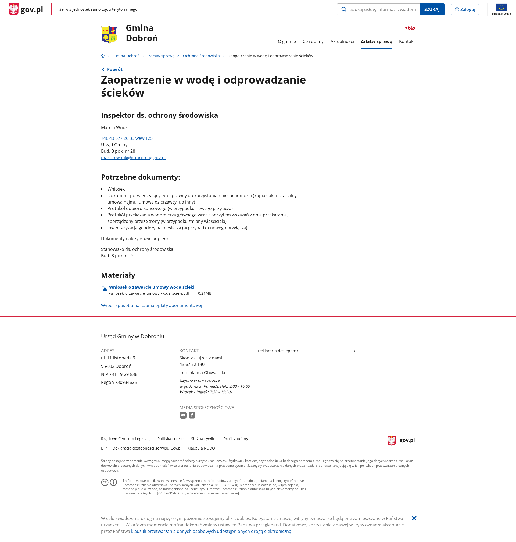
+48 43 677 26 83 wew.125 (127, 138)
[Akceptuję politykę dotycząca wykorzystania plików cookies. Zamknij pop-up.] (414, 518)
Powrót (115, 69)
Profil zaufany (236, 438)
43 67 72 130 (192, 364)
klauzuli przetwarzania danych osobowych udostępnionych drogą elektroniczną (211, 531)
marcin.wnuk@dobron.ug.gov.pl (133, 158)
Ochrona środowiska (201, 55)
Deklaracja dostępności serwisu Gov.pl (147, 448)
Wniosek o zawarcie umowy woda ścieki (160, 290)
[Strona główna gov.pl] (103, 55)
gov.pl (407, 443)
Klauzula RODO (201, 448)
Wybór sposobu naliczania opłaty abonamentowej (151, 305)
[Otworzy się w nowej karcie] (183, 415)
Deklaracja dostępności (279, 350)
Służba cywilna (204, 438)
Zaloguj (469, 10)
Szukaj (432, 9)
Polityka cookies (171, 438)
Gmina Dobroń (142, 33)
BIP (104, 448)
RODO (349, 350)
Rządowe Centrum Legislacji (126, 438)
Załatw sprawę (161, 55)
